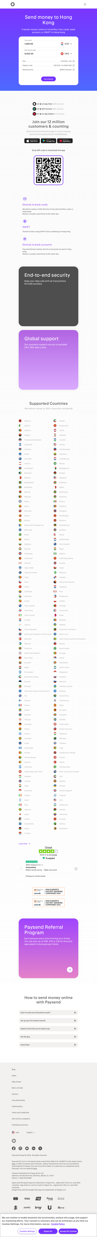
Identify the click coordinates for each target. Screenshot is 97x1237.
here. (14, 1164)
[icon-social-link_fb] (14, 1148)
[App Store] (32, 140)
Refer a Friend (17, 1088)
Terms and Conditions (20, 1113)
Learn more (23, 844)
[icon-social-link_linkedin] (33, 1148)
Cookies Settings (27, 1231)
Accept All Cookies (68, 1231)
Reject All (48, 1231)
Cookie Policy (58, 1224)
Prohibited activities (20, 1125)
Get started (48, 79)
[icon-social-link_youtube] (27, 1148)
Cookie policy (17, 1106)
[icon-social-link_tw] (40, 1148)
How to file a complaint (21, 1119)
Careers (15, 1094)
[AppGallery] (65, 140)
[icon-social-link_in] (20, 1148)
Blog (13, 1069)
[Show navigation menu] (85, 4)
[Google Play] (48, 140)
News (14, 1076)
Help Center (16, 1082)
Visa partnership (18, 1100)
